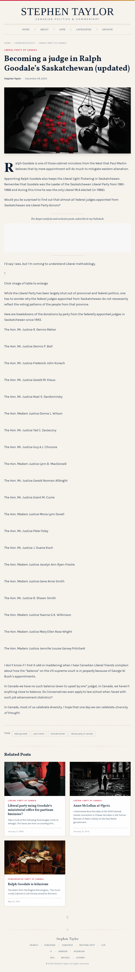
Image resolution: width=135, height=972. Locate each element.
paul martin (38, 733)
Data (62, 29)
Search (34, 945)
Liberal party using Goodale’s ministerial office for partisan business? (30, 810)
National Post (87, 945)
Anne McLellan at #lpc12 (91, 806)
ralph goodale (20, 733)
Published (50, 945)
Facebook (79, 951)
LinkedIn (62, 951)
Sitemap (80, 957)
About (44, 29)
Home (26, 29)
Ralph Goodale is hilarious (28, 884)
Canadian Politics (24, 43)
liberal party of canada (82, 733)
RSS (52, 957)
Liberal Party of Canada (52, 43)
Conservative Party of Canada (26, 879)
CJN (103, 945)
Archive (107, 29)
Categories (83, 29)
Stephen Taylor (12, 78)
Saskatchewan (57, 733)
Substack (67, 945)
